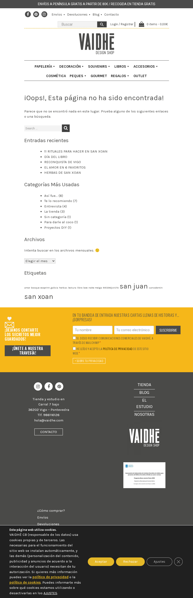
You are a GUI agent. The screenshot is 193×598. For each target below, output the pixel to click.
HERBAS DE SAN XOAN (62, 172)
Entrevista (52, 206)
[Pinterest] (36, 14)
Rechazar (130, 562)
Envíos (57, 14)
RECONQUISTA (111, 287)
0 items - (157, 24)
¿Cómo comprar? (51, 510)
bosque (35, 287)
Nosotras (144, 414)
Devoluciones (77, 14)
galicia (54, 287)
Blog (95, 14)
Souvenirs (97, 66)
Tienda (144, 384)
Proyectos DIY (55, 227)
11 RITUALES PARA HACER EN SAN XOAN (76, 151)
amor (27, 287)
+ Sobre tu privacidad (89, 361)
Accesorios (144, 66)
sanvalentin (156, 287)
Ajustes (159, 562)
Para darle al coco (58, 222)
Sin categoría (55, 217)
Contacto (111, 14)
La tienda (51, 211)
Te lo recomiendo (58, 201)
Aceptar (101, 562)
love (85, 287)
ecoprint (45, 287)
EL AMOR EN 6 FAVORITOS (65, 167)
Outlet (140, 76)
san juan (134, 286)
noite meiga (95, 287)
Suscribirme (168, 330)
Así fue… (51, 196)
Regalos (118, 76)
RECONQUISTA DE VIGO (62, 162)
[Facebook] (28, 14)
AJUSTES (50, 593)
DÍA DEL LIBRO (55, 157)
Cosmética (56, 76)
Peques (76, 76)
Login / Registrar (121, 24)
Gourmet (99, 76)
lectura (72, 287)
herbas (63, 287)
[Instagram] (44, 14)
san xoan (38, 297)
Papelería (43, 66)
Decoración (70, 66)
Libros (120, 66)
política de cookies (25, 582)
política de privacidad (118, 349)
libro (79, 287)
